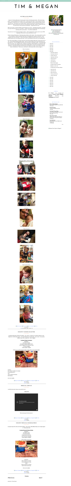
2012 (51, 78)
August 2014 (53, 58)
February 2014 (53, 73)
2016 (51, 48)
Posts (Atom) (14, 481)
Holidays (54, 94)
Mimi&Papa (57, 95)
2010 (51, 81)
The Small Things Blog (54, 111)
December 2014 (53, 52)
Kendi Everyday (53, 107)
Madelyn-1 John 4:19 (26, 385)
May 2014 (52, 69)
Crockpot (27, 382)
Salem (63, 95)
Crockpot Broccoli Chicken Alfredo (26, 422)
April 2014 (52, 70)
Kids (23, 328)
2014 (51, 51)
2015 (51, 49)
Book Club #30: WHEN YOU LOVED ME (56, 104)
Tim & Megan (36, 6)
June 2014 (52, 61)
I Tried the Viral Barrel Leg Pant (55, 108)
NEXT (40, 478)
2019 (51, 43)
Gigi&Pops (50, 94)
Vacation (57, 97)
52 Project (51, 93)
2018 (51, 45)
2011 (50, 80)
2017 (51, 46)
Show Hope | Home (53, 115)
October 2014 (53, 55)
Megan (27, 328)
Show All (63, 124)
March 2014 (53, 72)
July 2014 (52, 60)
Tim (32, 328)
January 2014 (53, 75)
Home (27, 476)
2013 (51, 77)
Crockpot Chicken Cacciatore (26, 331)
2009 (51, 83)
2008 (51, 84)
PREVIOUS (11, 478)
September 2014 (54, 57)
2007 (51, 86)
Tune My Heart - (53, 120)
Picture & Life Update (26, 16)
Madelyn (25, 328)
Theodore (30, 328)
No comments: (27, 327)
